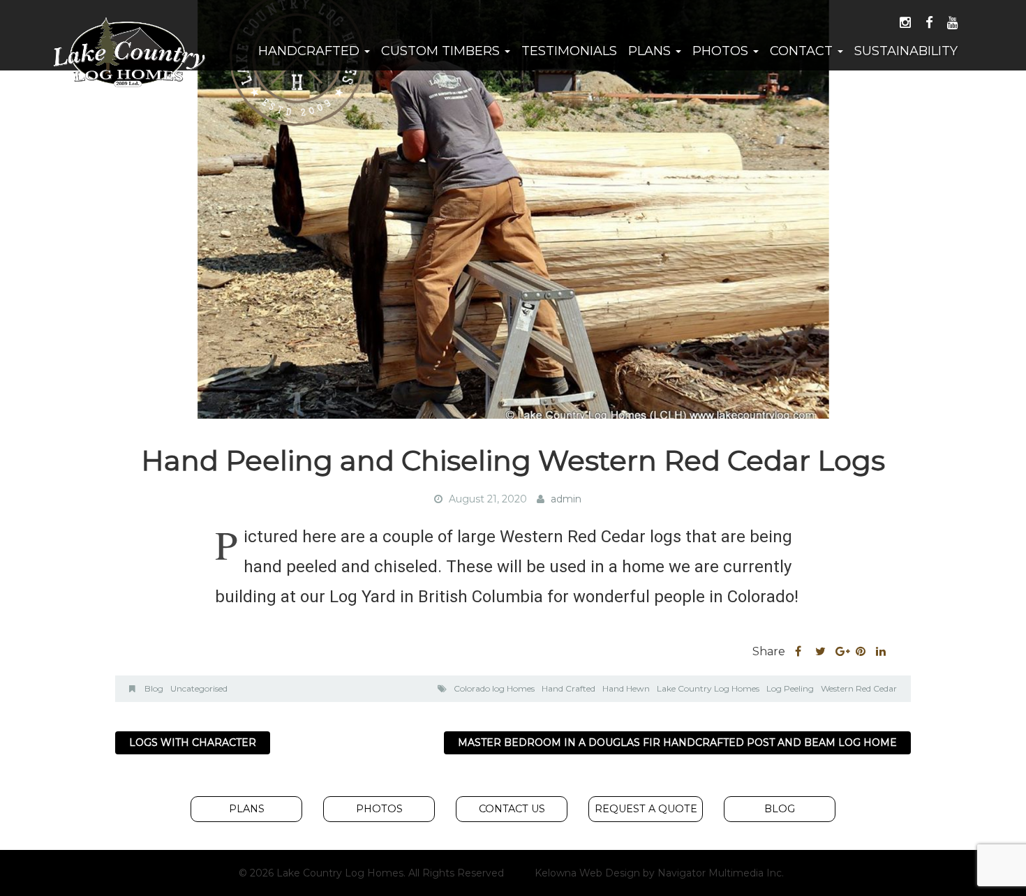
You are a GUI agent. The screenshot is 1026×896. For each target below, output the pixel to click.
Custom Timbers (442, 51)
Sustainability (906, 51)
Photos (722, 51)
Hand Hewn (626, 688)
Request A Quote (646, 808)
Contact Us (512, 808)
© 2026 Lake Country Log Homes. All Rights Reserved (371, 873)
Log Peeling (790, 688)
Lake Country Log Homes (708, 688)
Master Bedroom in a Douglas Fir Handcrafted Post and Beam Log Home (677, 742)
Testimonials (569, 51)
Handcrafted (310, 51)
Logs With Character (192, 742)
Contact (803, 51)
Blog (153, 688)
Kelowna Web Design (587, 873)
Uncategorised (199, 688)
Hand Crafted (568, 688)
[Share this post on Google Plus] (840, 651)
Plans (651, 51)
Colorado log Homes (494, 688)
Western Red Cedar (859, 688)
